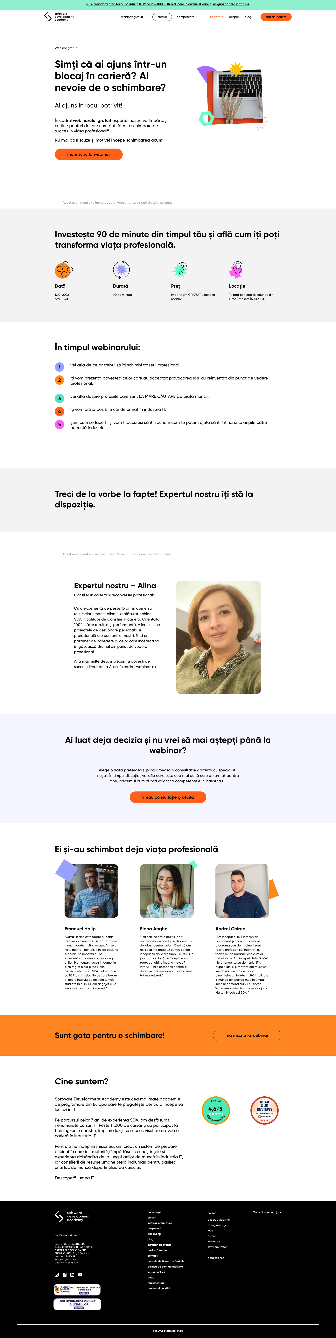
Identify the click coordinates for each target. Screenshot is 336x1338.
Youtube (80, 1275)
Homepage (154, 1212)
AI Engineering (217, 1225)
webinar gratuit (132, 17)
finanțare (216, 17)
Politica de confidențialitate (165, 1266)
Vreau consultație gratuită (168, 797)
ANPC (151, 1277)
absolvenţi (154, 1234)
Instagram (57, 1275)
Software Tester (217, 1246)
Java (210, 1230)
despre (234, 17)
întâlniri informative (160, 1223)
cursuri (162, 17)
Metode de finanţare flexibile (166, 1261)
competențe (185, 17)
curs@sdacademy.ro (67, 1235)
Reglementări (156, 1283)
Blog (248, 17)
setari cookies (156, 1272)
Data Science (216, 1257)
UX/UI (211, 1252)
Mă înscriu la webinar (88, 154)
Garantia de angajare (267, 1212)
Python (212, 1236)
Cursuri (152, 1217)
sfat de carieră (276, 17)
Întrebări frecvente (159, 1244)
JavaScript (214, 1241)
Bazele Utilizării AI (219, 1219)
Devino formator (158, 1250)
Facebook (64, 1275)
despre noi (154, 1228)
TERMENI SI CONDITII (159, 1288)
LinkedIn (72, 1275)
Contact (153, 1255)
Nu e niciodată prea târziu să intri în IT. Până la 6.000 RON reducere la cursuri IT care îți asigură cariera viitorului (167, 4)
